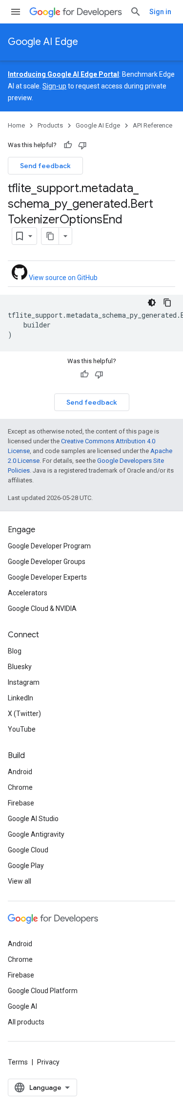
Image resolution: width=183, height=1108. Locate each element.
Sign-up (54, 86)
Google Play (26, 865)
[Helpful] (68, 145)
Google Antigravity (36, 834)
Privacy (48, 1062)
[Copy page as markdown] (50, 236)
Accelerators (27, 593)
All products (26, 1022)
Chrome (20, 787)
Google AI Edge (43, 42)
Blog (14, 651)
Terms (18, 1062)
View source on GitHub (62, 278)
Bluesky (20, 667)
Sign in (160, 12)
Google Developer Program (49, 546)
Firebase (21, 803)
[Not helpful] (82, 145)
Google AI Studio (33, 819)
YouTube (22, 729)
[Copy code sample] (167, 302)
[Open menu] (15, 11)
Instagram (24, 682)
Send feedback (45, 165)
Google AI (22, 1006)
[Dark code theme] (152, 302)
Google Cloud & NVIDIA (42, 608)
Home (16, 125)
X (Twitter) (24, 713)
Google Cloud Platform (43, 991)
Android (20, 772)
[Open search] (136, 12)
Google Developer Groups (46, 561)
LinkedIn (20, 698)
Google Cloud (28, 850)
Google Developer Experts (47, 577)
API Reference (152, 125)
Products (50, 125)
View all (19, 881)
